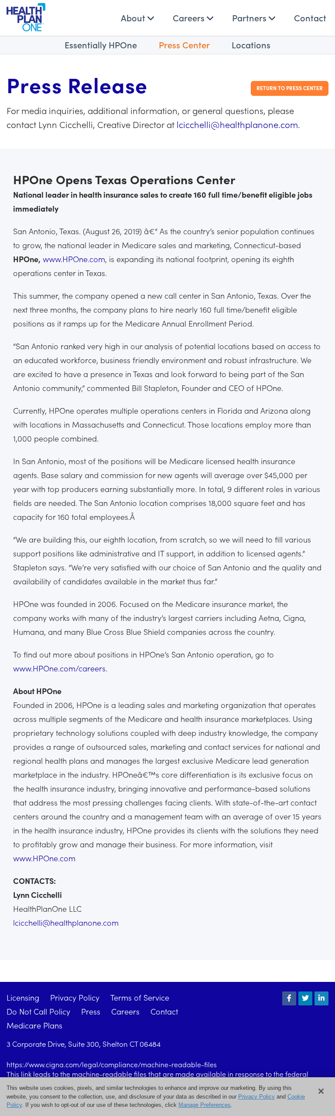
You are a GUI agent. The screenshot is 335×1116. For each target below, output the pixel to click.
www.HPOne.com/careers (59, 668)
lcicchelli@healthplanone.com (237, 124)
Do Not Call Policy (38, 1011)
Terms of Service (139, 997)
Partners (250, 17)
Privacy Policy (74, 997)
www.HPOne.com (74, 258)
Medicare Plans (34, 1025)
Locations (251, 44)
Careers (190, 17)
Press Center (184, 44)
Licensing (23, 997)
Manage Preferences (204, 1105)
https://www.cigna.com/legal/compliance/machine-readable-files (112, 1064)
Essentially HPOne (101, 44)
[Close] (321, 1091)
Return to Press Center (289, 87)
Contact (310, 17)
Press (90, 1011)
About (134, 17)
